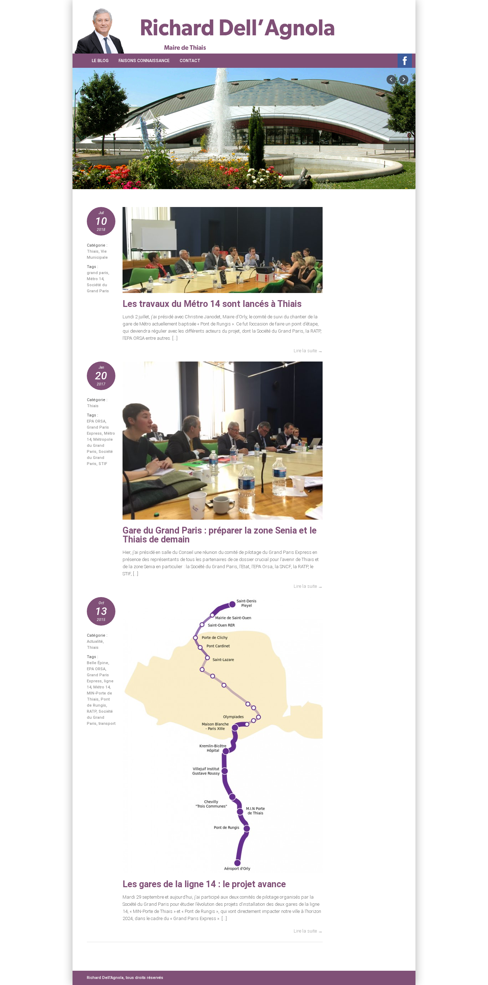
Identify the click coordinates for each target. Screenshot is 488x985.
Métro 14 (95, 279)
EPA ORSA (96, 421)
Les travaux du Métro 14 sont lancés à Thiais (212, 304)
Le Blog (100, 60)
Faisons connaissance (144, 60)
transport (107, 723)
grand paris (97, 273)
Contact (190, 60)
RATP (91, 711)
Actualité (95, 641)
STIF (103, 463)
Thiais (93, 251)
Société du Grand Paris (100, 457)
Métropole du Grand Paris (100, 445)
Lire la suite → (308, 350)
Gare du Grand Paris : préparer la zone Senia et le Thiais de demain (220, 535)
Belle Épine (97, 663)
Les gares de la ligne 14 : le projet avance (204, 884)
